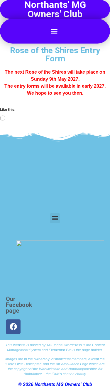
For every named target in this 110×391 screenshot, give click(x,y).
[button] (54, 31)
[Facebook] (13, 326)
